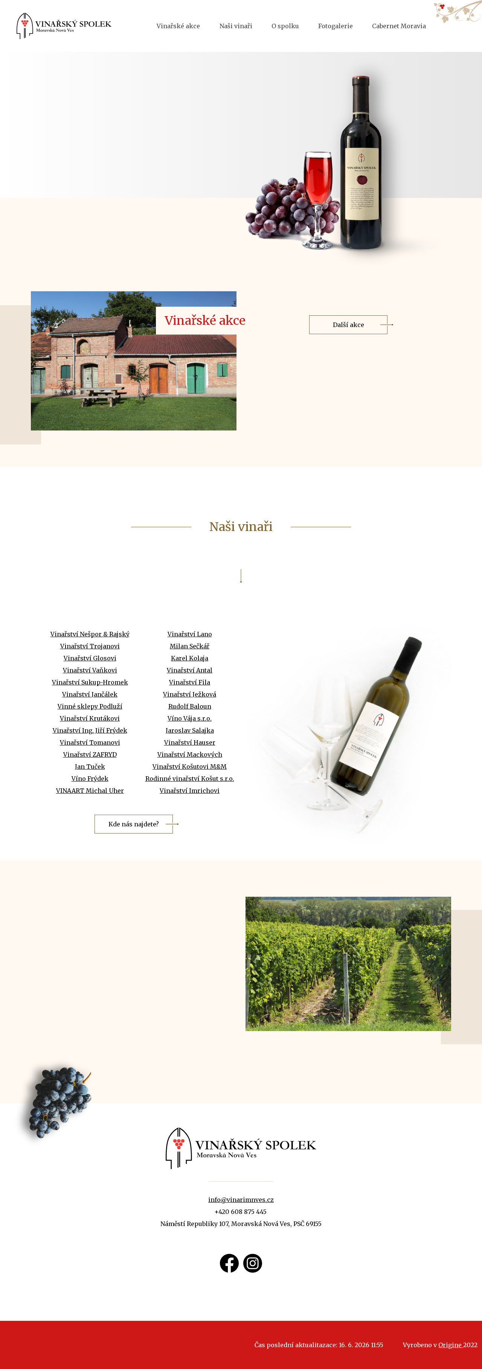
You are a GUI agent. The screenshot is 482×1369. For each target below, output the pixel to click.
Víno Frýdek (90, 778)
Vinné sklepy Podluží (90, 706)
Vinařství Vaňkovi (90, 670)
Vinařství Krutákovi (90, 718)
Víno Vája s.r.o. (190, 718)
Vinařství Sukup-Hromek (90, 682)
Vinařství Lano (190, 634)
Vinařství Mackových (189, 754)
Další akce (348, 325)
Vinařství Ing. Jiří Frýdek (90, 730)
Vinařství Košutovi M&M (190, 766)
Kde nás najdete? (133, 824)
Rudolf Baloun (189, 706)
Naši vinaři (236, 26)
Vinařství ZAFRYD (90, 754)
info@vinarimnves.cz (241, 1199)
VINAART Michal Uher (90, 790)
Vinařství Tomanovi (90, 742)
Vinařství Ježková (189, 694)
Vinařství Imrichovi (190, 790)
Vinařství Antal (189, 670)
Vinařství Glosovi (90, 658)
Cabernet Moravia (399, 26)
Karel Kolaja (189, 658)
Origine (450, 1345)
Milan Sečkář (189, 646)
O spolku (285, 26)
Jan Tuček (90, 766)
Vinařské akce (178, 26)
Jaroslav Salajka (190, 730)
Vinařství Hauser (189, 742)
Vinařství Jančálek (89, 694)
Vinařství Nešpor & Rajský (90, 634)
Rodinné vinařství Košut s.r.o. (189, 778)
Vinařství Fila (189, 682)
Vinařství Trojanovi (90, 646)
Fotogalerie (335, 26)
